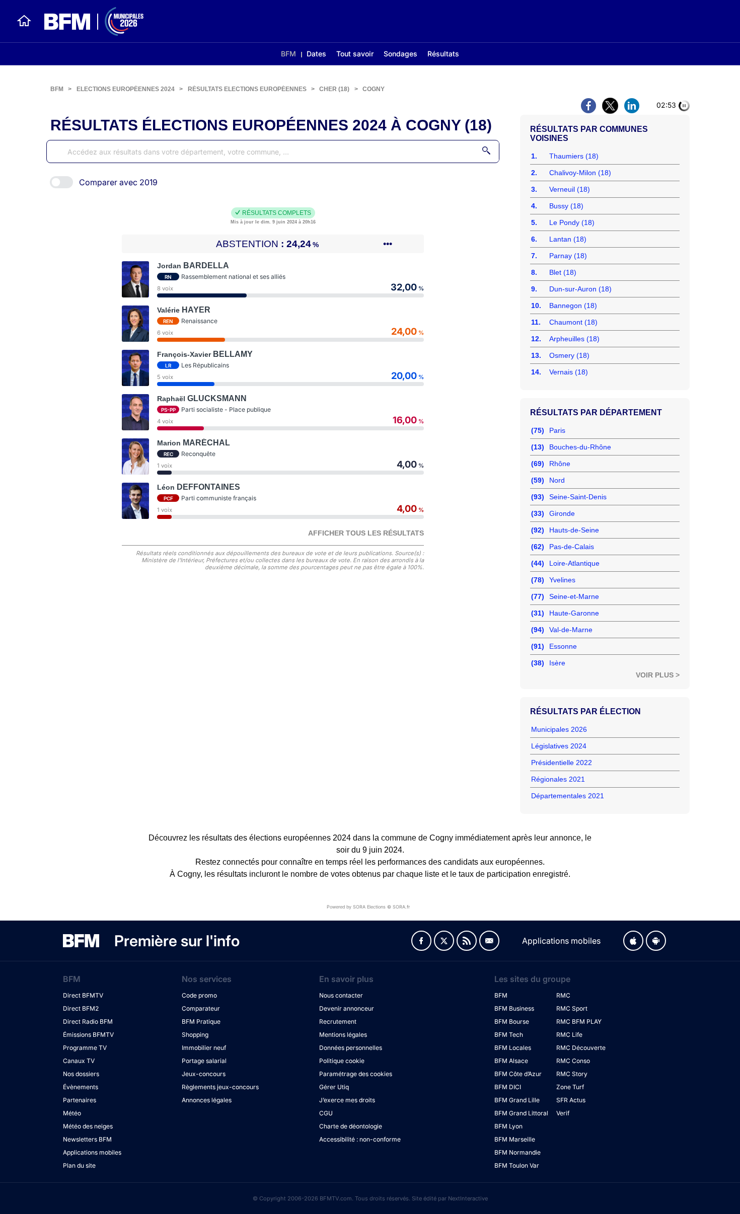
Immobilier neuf (204, 1047)
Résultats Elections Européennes (247, 89)
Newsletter (489, 941)
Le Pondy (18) (572, 222)
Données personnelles (350, 1047)
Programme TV (85, 1047)
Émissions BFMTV (88, 1034)
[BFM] (24, 21)
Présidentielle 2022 (561, 762)
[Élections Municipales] (87, 21)
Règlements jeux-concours (220, 1087)
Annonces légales (207, 1100)
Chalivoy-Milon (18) (580, 173)
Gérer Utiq (334, 1087)
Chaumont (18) (573, 322)
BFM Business (514, 1008)
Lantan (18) (567, 239)
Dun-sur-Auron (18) (580, 289)
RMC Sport (571, 1008)
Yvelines (562, 580)
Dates (316, 53)
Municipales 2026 (559, 729)
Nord (557, 480)
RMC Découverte (581, 1047)
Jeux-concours (204, 1074)
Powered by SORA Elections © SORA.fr (368, 906)
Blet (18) (562, 272)
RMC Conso (573, 1061)
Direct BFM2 (81, 1008)
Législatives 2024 (558, 746)
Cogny (373, 89)
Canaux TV (79, 1061)
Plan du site (79, 1165)
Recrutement (337, 1021)
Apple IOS (633, 941)
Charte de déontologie (350, 1126)
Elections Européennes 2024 (126, 89)
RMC (563, 995)
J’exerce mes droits (347, 1100)
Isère (557, 663)
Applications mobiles (92, 1152)
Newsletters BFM (87, 1139)
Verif (562, 1113)
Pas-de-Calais (571, 547)
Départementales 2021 (567, 796)
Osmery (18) (569, 355)
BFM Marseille (514, 1139)
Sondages (400, 53)
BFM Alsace (511, 1061)
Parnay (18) (568, 256)
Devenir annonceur (346, 1008)
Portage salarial (204, 1061)
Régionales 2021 (558, 779)
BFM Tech (508, 1034)
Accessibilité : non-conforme (360, 1139)
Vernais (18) (568, 372)
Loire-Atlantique (574, 563)
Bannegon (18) (573, 305)
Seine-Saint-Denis (578, 497)
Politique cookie (341, 1061)
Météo (72, 1113)
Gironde (562, 513)
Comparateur (201, 1008)
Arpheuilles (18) (574, 339)
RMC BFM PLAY (579, 1021)
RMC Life (569, 1034)
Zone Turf (570, 1087)
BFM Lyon (508, 1126)
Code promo (199, 995)
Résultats (443, 53)
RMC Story (571, 1074)
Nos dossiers (81, 1074)
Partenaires (79, 1100)
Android (656, 941)
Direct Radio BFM (88, 1021)
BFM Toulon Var (516, 1165)
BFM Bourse (511, 1021)
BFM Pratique (201, 1021)
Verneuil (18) (569, 189)
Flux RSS (467, 941)
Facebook (421, 941)
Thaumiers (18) (574, 156)
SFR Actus (570, 1100)
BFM (288, 53)
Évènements (80, 1087)
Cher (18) (334, 89)
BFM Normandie (517, 1152)
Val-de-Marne (571, 630)
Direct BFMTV (83, 995)
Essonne (563, 646)
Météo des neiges (88, 1126)
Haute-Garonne (574, 613)
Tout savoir (355, 53)
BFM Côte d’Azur (518, 1074)
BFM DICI (507, 1087)
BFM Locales (512, 1047)
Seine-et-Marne (574, 596)
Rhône (559, 464)
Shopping (195, 1034)
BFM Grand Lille (517, 1100)
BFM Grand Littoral (521, 1113)
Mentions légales (343, 1034)
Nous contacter (341, 995)
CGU (326, 1113)
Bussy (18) (566, 206)
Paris (557, 430)
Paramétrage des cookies (355, 1074)
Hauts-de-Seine (574, 530)
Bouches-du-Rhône (580, 447)
